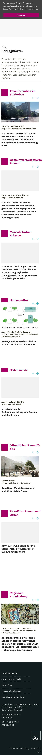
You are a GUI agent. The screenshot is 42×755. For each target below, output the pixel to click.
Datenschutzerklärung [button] (29, 9)
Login (38, 751)
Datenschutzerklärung (19, 748)
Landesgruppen (9, 673)
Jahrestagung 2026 (11, 679)
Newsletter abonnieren (13, 697)
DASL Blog (6, 685)
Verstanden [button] (21, 15)
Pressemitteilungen (11, 691)
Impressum (36, 748)
